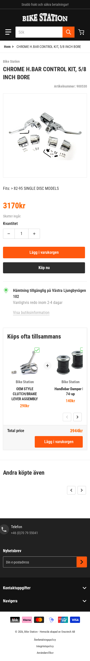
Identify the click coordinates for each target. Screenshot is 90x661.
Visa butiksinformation (31, 312)
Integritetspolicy (45, 646)
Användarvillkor (45, 652)
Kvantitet (10, 223)
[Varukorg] (81, 32)
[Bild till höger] (77, 417)
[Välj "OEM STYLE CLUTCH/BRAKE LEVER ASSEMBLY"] (37, 350)
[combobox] (45, 32)
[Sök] (68, 32)
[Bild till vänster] (67, 417)
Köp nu (44, 267)
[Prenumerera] (81, 561)
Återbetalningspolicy (45, 639)
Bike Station (31, 631)
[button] (8, 32)
